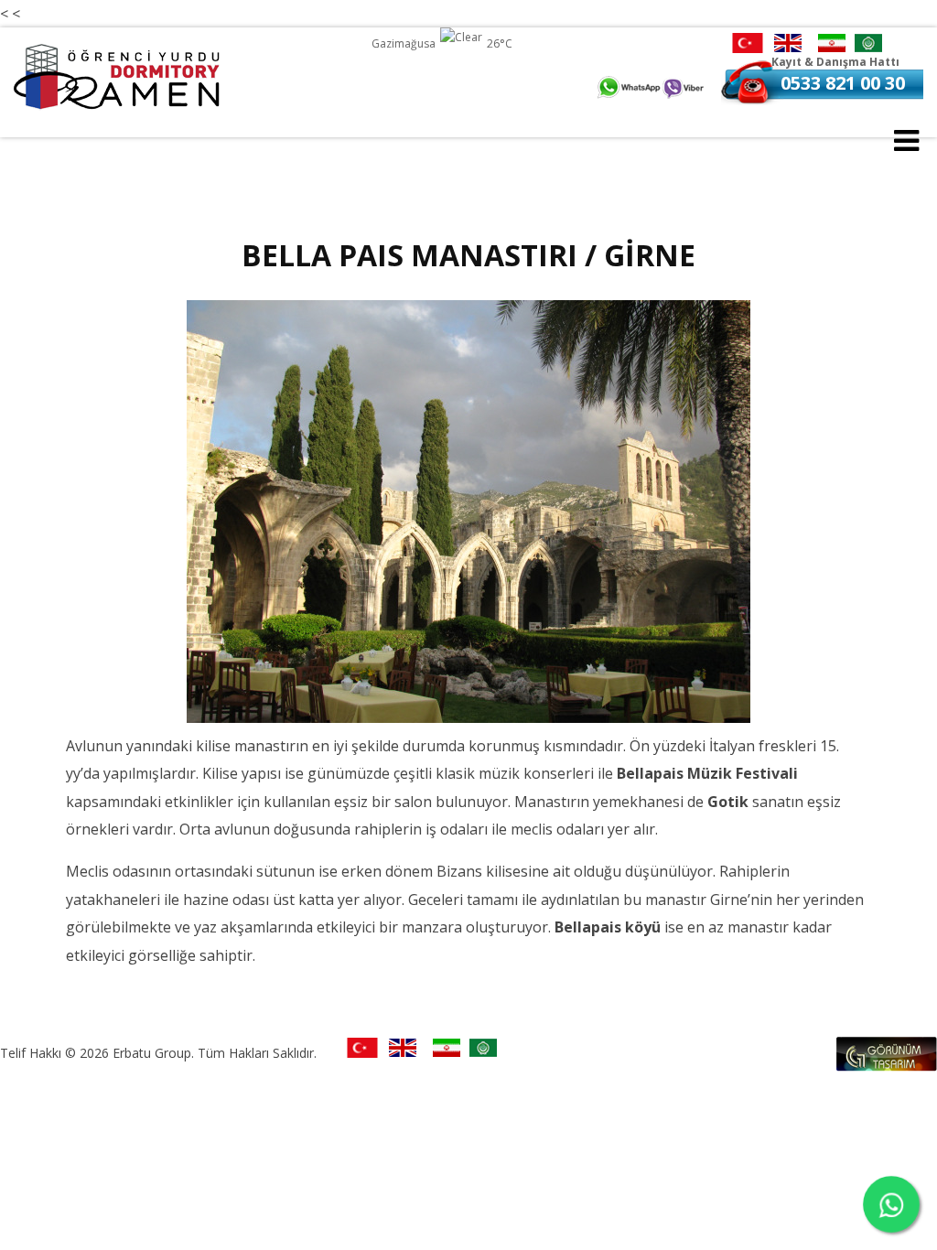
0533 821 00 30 (843, 82)
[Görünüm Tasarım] (886, 1066)
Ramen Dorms (119, 76)
